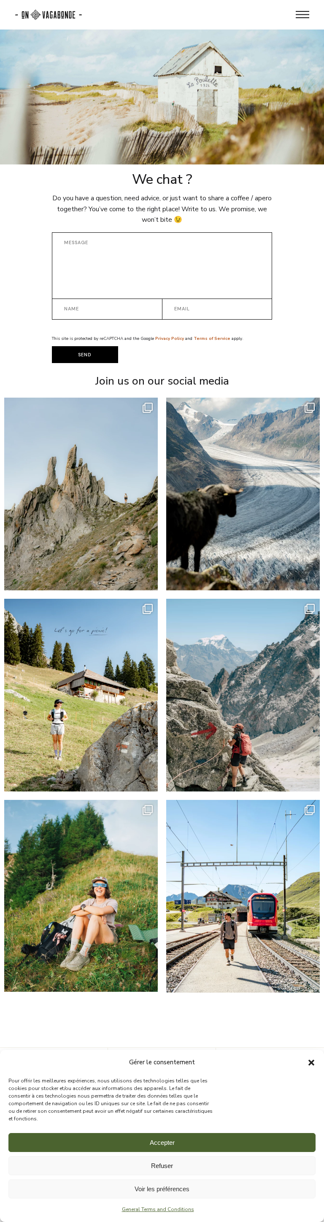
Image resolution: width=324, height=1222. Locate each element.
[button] (311, 1062)
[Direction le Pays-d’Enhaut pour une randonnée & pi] (81, 695)
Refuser (162, 1165)
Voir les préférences (162, 1188)
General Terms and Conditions (158, 1209)
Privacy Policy (169, 339)
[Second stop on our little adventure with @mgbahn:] (243, 902)
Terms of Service (212, 339)
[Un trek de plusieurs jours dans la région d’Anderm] (81, 500)
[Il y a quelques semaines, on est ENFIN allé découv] (243, 500)
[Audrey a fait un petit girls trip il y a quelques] (243, 701)
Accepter (162, 1142)
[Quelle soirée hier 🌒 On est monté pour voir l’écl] (81, 896)
